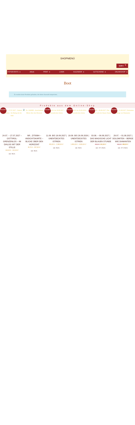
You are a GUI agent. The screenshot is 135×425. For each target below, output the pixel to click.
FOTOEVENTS (13, 72)
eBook (32, 72)
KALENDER (77, 72)
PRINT (45, 72)
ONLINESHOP (120, 72)
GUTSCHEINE (98, 72)
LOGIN (61, 72)
